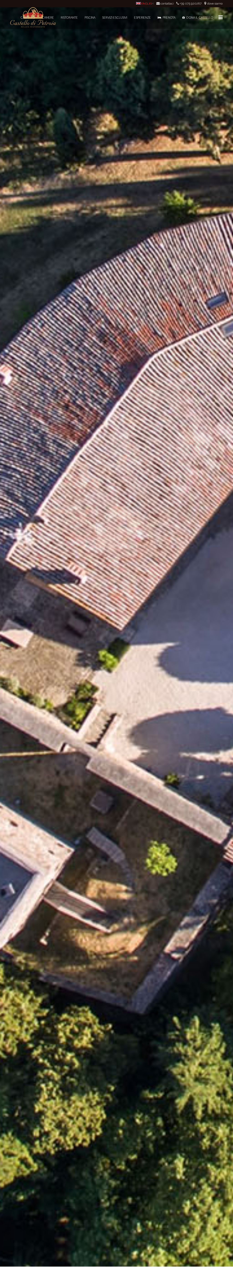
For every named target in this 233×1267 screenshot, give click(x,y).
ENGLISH (147, 3)
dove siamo (215, 3)
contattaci (167, 3)
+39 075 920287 (191, 3)
